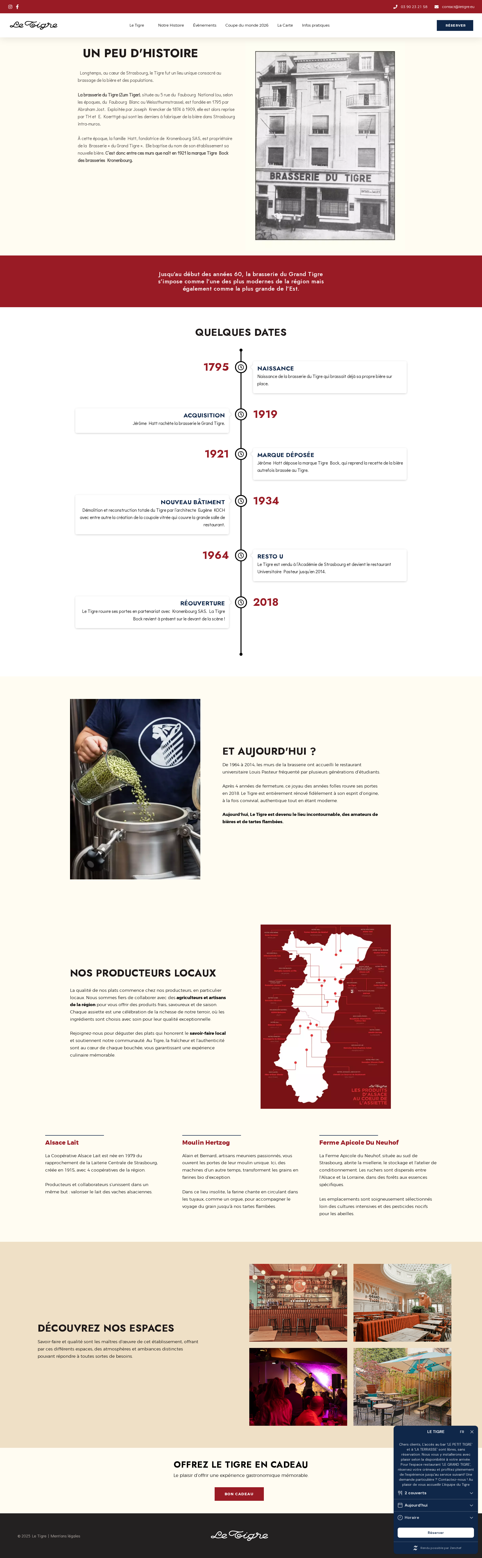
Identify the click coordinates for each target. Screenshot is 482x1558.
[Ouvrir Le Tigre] (147, 25)
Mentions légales (65, 1535)
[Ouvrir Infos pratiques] (333, 25)
